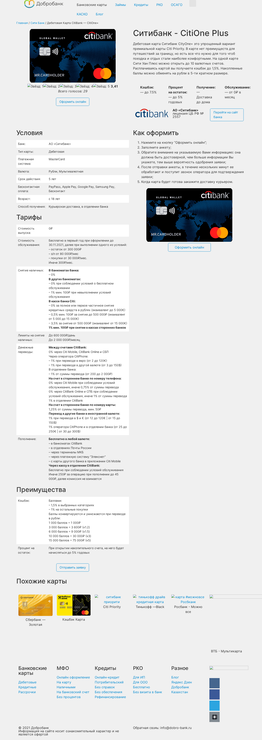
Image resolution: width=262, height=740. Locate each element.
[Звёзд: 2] (51, 86)
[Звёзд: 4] (85, 86)
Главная (22, 23)
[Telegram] (214, 706)
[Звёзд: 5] (101, 86)
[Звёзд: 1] (35, 86)
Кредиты (141, 5)
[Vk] (214, 683)
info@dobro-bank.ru (176, 728)
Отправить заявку (73, 567)
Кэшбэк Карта (73, 619)
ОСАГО (176, 5)
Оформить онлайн (72, 102)
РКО (159, 5)
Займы (120, 5)
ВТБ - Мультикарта (226, 651)
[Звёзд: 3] (68, 86)
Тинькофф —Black (150, 607)
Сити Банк (37, 23)
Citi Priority (112, 607)
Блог (99, 14)
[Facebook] (214, 694)
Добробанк (40, 728)
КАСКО (82, 14)
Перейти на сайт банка (225, 114)
